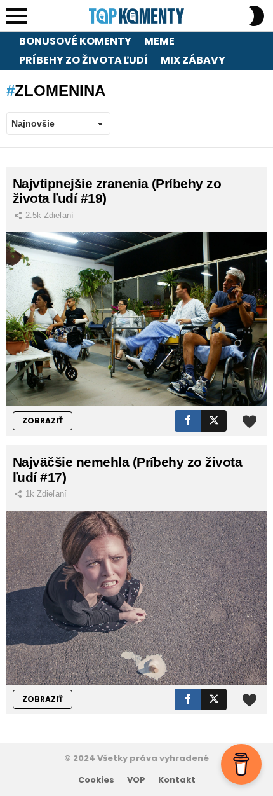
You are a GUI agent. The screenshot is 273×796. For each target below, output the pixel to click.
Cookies (96, 780)
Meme (159, 41)
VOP (136, 780)
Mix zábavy (193, 60)
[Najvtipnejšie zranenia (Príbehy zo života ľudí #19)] (136, 319)
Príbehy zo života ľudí (83, 60)
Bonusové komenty (75, 41)
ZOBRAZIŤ (42, 420)
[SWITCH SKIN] (256, 16)
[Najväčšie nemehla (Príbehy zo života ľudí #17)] (136, 597)
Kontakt (177, 780)
